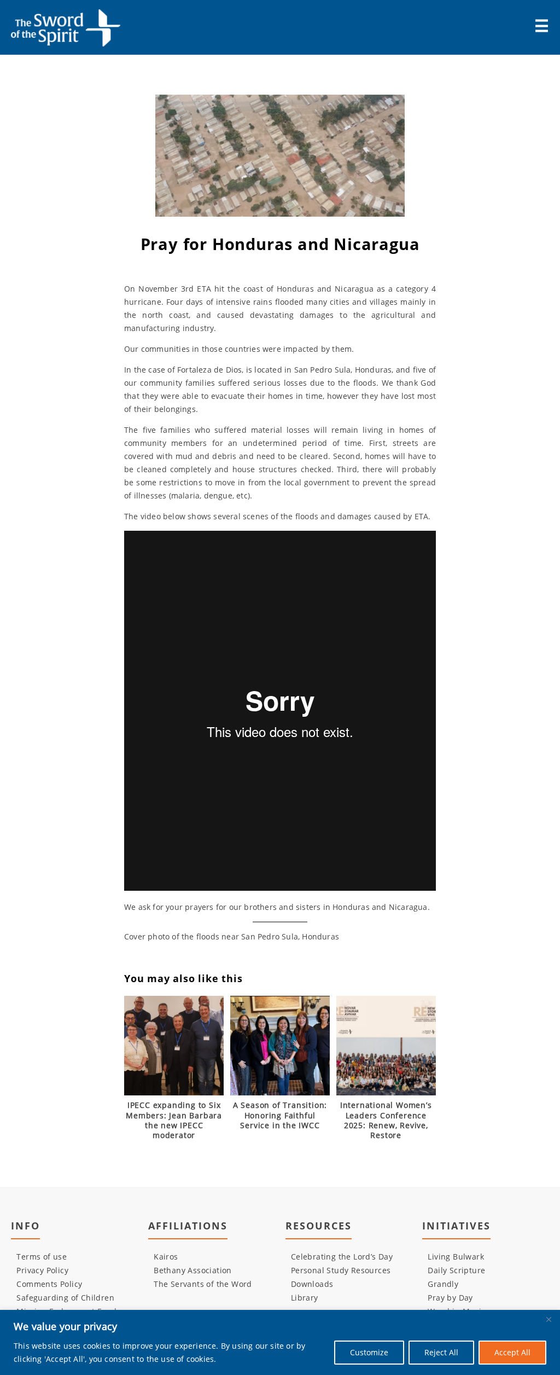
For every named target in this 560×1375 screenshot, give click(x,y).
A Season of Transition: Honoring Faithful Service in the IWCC (280, 1115)
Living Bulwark (456, 1256)
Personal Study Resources (341, 1270)
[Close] (548, 1319)
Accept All (512, 1352)
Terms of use (41, 1256)
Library (304, 1297)
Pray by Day (450, 1297)
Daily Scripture (456, 1270)
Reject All (441, 1352)
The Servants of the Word (203, 1284)
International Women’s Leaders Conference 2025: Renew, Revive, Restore (386, 1120)
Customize (369, 1352)
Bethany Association (193, 1270)
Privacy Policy (42, 1270)
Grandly (443, 1284)
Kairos (166, 1256)
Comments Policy (49, 1284)
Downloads (312, 1284)
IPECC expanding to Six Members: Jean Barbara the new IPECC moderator (174, 1120)
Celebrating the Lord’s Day (342, 1256)
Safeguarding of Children (65, 1297)
